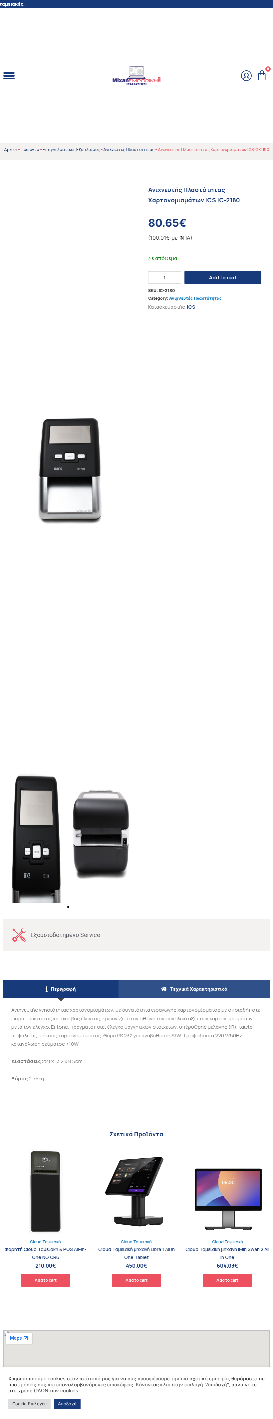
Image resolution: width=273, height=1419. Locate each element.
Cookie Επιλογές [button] (29, 1403)
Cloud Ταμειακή (45, 1242)
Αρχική (10, 149)
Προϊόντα (30, 149)
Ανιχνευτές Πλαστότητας (128, 149)
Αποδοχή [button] (67, 1403)
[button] (68, 907)
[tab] (61, 989)
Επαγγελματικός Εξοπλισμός (71, 149)
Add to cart (223, 277)
